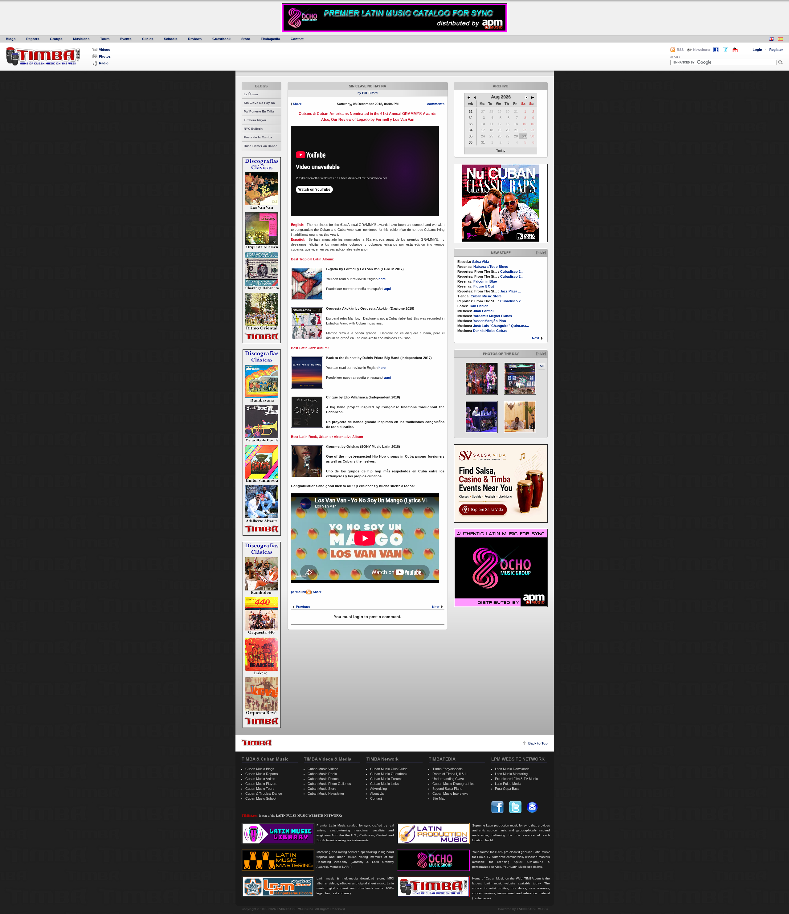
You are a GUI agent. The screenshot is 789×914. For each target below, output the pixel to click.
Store (245, 39)
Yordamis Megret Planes (492, 316)
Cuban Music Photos (323, 779)
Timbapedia (270, 39)
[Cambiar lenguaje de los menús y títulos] (780, 39)
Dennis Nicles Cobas (490, 331)
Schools (170, 39)
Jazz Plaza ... (510, 291)
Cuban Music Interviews (450, 793)
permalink (298, 592)
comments (435, 104)
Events (125, 39)
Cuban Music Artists (260, 779)
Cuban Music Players (261, 783)
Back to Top (538, 743)
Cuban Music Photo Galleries (329, 783)
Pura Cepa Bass (507, 788)
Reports (32, 39)
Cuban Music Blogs (259, 769)
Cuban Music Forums (386, 779)
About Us (377, 793)
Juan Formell (483, 311)
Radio (103, 63)
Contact (297, 39)
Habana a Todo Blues (490, 266)
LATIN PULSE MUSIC (292, 909)
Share (297, 103)
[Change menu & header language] (771, 39)
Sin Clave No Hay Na (259, 102)
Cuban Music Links (384, 783)
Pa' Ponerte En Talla (259, 111)
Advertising (378, 788)
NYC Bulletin (253, 128)
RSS (680, 49)
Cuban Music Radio (322, 774)
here (382, 279)
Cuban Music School (260, 798)
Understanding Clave (448, 779)
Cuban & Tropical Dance (263, 793)
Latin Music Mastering (511, 774)
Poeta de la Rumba (258, 137)
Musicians (81, 39)
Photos (105, 56)
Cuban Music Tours (260, 788)
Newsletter (701, 49)
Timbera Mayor (255, 120)
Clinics (147, 39)
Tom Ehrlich (479, 306)
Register (776, 49)
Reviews (195, 39)
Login (757, 49)
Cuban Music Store (486, 296)
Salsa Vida (480, 261)
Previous (303, 607)
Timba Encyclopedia (447, 769)
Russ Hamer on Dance (260, 146)
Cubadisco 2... (511, 271)
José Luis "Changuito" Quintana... (501, 326)
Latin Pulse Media (508, 783)
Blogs (10, 39)
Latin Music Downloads (512, 769)
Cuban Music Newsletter (326, 793)
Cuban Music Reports (261, 774)
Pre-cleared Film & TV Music (516, 779)
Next (535, 338)
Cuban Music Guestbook (388, 774)
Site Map (438, 798)
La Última (251, 94)
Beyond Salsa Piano (447, 788)
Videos (104, 49)
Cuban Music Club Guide (388, 769)
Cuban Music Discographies (453, 783)
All (542, 366)
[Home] (256, 742)
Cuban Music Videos (323, 769)
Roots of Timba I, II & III (450, 774)
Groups (56, 39)
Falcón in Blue (485, 281)
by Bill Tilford (368, 93)
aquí (387, 289)
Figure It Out (483, 286)
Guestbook (221, 39)
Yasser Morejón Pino (489, 321)
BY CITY (675, 56)
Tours (104, 39)
